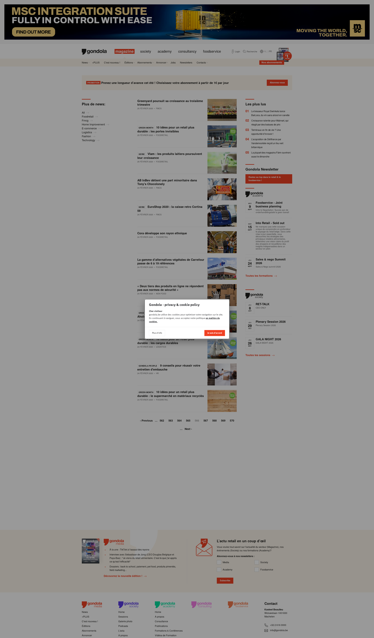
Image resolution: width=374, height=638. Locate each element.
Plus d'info (157, 332)
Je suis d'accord (214, 332)
